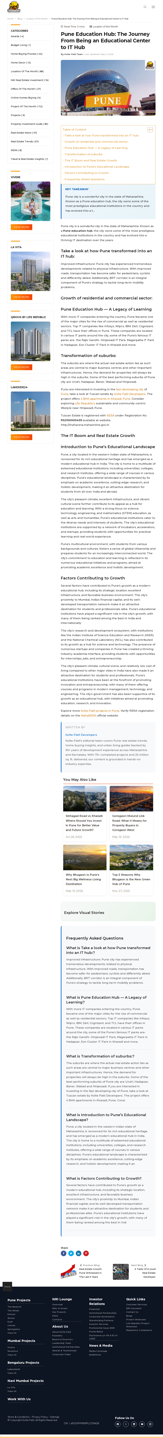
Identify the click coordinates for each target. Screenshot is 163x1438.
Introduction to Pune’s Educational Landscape (97, 166)
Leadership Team (61, 1343)
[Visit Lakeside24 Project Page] (30, 411)
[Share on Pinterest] (86, 1253)
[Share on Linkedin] (78, 1253)
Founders (57, 1335)
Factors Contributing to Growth (87, 172)
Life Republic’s (85, 403)
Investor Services (98, 1324)
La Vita (11, 1387)
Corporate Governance (101, 1316)
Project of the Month (23, 106)
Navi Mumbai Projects (25, 1381)
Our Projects (59, 1312)
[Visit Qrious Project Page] (30, 341)
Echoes (11, 1314)
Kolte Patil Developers (129, 394)
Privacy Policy (40, 1417)
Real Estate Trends (22, 141)
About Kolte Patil (61, 1332)
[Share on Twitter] (71, 1253)
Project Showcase (136, 1319)
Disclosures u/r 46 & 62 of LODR (103, 1337)
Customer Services (136, 1304)
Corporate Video (61, 1354)
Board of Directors (62, 1339)
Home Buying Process (24, 53)
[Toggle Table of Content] (148, 129)
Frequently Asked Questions (85, 179)
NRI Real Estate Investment (27, 80)
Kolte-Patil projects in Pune (100, 710)
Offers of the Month (23, 88)
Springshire (13, 1329)
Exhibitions (95, 1355)
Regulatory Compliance (139, 1330)
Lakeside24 (13, 1369)
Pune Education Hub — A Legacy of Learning (96, 147)
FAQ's (55, 1316)
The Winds (13, 1310)
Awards (15, 36)
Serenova (12, 1351)
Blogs (129, 1316)
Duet (10, 1322)
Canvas (11, 1325)
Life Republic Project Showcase (137, 1325)
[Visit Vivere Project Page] (30, 201)
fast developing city (129, 389)
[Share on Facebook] (63, 1253)
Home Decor (18, 62)
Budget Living (19, 45)
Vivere (11, 1347)
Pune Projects (18, 1300)
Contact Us (132, 1312)
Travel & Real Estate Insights (27, 159)
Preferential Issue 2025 (102, 1328)
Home (10, 19)
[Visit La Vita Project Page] (30, 271)
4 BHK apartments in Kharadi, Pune (105, 398)
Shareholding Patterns (101, 1320)
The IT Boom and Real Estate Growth (91, 160)
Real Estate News (21, 132)
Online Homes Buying (23, 97)
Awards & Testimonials (64, 1350)
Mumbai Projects (21, 1341)
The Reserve (14, 1307)
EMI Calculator (134, 1308)
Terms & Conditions (18, 1417)
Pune (64, 394)
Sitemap (54, 1417)
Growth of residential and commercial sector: (96, 141)
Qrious (11, 1318)
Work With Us (19, 1399)
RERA (110, 415)
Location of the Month (37, 19)
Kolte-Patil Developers (81, 734)
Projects (16, 115)
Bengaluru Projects (23, 1362)
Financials (94, 1309)
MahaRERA (88, 715)
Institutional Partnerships (66, 1347)
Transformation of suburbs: (84, 154)
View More (22, 227)
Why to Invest (59, 1308)
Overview (57, 1304)
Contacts (57, 1319)
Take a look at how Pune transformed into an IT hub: (102, 135)
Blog (20, 19)
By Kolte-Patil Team (72, 54)
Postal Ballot (96, 1331)
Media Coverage (98, 1351)
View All (11, 1333)
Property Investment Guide (27, 124)
